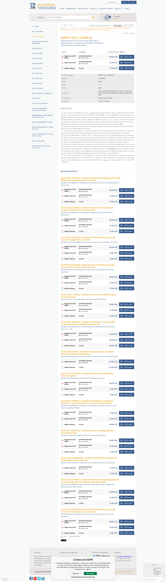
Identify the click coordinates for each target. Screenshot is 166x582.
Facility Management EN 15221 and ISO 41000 (43, 135)
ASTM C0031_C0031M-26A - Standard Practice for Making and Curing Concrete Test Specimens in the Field (89, 239)
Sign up (132, 2)
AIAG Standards (37, 31)
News (127, 8)
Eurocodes (36, 98)
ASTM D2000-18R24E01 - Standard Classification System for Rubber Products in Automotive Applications (89, 354)
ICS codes (35, 26)
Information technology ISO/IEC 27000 (41, 147)
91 (69, 28)
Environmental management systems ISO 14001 (42, 116)
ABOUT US (119, 8)
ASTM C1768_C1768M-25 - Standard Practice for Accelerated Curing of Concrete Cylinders (88, 296)
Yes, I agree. (90, 573)
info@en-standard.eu (125, 556)
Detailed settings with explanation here (83, 577)
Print (65, 536)
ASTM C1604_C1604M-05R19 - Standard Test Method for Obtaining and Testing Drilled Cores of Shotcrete (89, 460)
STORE (62, 8)
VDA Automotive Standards (42, 93)
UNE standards (37, 88)
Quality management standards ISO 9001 (39, 109)
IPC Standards (37, 78)
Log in (125, 2)
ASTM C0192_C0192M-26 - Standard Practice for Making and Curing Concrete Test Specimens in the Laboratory (87, 268)
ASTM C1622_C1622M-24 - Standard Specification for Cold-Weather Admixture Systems (87, 375)
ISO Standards (37, 83)
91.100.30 (81, 28)
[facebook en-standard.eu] (31, 580)
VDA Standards (49, 563)
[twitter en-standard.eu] (39, 580)
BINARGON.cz (128, 572)
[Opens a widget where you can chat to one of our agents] (154, 572)
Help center (83, 8)
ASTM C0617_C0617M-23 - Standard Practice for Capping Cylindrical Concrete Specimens (87, 432)
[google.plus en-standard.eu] (35, 580)
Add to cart (128, 57)
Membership (71, 8)
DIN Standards (37, 63)
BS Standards (49, 556)
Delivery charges (106, 8)
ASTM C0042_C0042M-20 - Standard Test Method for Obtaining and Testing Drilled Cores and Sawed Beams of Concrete (90, 181)
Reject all (76, 573)
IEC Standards (37, 68)
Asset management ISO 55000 (42, 122)
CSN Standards (37, 53)
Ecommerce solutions (117, 572)
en (116, 2)
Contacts (93, 8)
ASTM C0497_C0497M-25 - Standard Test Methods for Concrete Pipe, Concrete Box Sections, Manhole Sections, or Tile (88, 325)
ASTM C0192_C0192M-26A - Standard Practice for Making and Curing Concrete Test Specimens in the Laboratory (88, 512)
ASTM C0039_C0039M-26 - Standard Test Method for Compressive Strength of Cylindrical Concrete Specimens (87, 211)
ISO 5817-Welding (38, 141)
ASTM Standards (38, 36)
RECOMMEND (75, 536)
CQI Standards (37, 58)
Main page (64, 25)
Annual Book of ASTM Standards (40, 42)
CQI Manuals (38, 565)
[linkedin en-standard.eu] (43, 580)
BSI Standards (37, 48)
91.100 (74, 28)
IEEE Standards (37, 73)
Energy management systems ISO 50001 (42, 128)
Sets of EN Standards (40, 103)
